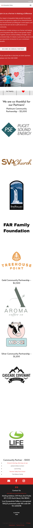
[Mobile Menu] (30, 5)
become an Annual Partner (13, 49)
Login (30, 1)
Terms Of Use (20, 525)
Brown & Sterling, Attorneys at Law (17, 463)
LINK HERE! (14, 58)
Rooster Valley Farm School (17, 471)
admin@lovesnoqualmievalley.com (16, 493)
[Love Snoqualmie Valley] (7, 5)
